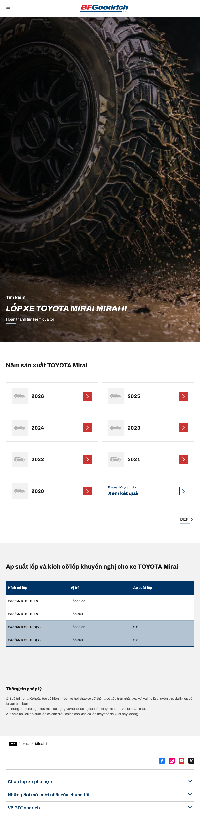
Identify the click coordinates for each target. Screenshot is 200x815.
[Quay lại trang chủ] (104, 8)
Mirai (26, 744)
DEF (184, 519)
